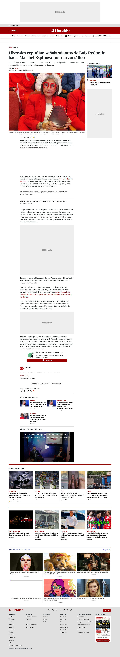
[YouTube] (60, 610)
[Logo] (60, 30)
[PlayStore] (67, 610)
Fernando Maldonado (13, 499)
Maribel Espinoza (56, 383)
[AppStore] (71, 610)
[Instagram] (56, 610)
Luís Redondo (44, 383)
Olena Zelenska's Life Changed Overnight (90, 598)
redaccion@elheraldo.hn (28, 378)
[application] (47, 447)
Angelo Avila (33, 423)
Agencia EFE (64, 499)
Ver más (22, 375)
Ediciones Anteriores (103, 640)
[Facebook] (49, 610)
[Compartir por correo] (28, 137)
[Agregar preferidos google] (34, 137)
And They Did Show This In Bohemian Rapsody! (92, 572)
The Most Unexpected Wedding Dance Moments (25, 598)
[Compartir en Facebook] (25, 137)
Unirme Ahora (48, 360)
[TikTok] (64, 610)
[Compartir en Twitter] (31, 137)
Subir (106, 610)
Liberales (34, 383)
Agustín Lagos (64, 539)
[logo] (16, 610)
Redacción (14, 68)
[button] (47, 447)
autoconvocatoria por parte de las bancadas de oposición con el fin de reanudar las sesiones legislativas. (45, 294)
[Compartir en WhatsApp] (21, 137)
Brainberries (26, 576)
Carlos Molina (38, 539)
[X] (53, 610)
